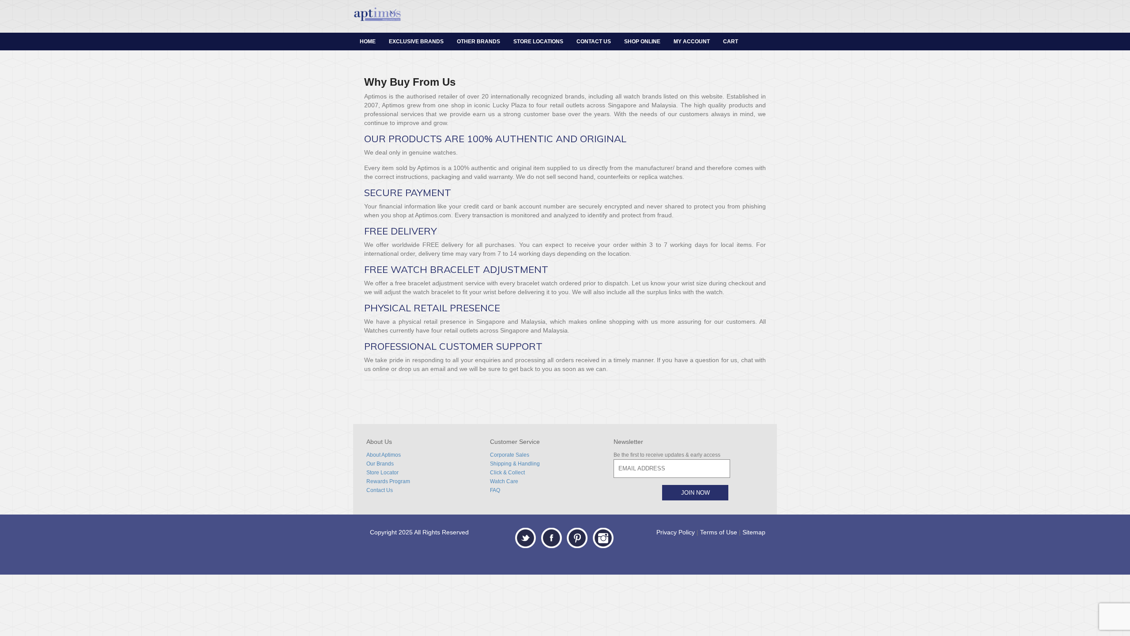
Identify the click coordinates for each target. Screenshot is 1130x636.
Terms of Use (718, 532)
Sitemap (753, 532)
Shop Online (642, 41)
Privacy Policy (675, 532)
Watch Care (504, 481)
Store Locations (538, 41)
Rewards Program (388, 481)
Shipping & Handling (515, 464)
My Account (692, 41)
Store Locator (382, 472)
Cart (730, 41)
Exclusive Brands (416, 41)
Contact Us (593, 41)
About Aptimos (383, 455)
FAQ (495, 490)
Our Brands (380, 464)
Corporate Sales (509, 455)
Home (368, 41)
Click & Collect (507, 472)
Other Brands (478, 41)
